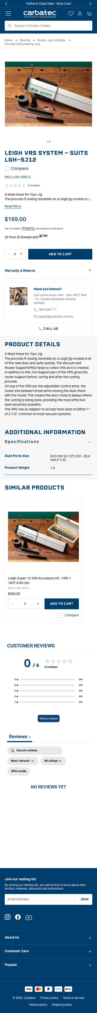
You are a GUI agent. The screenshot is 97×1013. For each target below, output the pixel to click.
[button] (89, 14)
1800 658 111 (47, 309)
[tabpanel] (48, 792)
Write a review (49, 718)
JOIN (85, 899)
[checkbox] (18, 771)
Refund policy (38, 1004)
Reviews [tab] (19, 736)
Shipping (28, 228)
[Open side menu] (8, 13)
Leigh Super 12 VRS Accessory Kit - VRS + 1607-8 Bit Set (39, 580)
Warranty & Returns (20, 270)
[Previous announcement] (6, 3)
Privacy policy (49, 998)
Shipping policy (62, 1004)
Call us (51, 328)
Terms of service (73, 998)
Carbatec (30, 998)
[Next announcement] (90, 3)
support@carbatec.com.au (55, 316)
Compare (19, 168)
